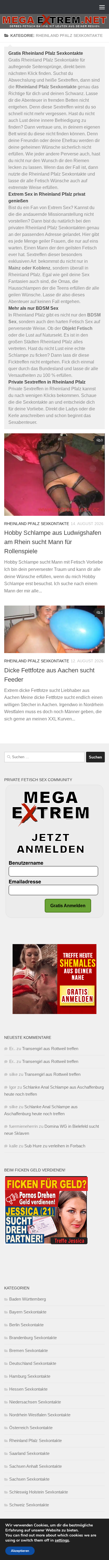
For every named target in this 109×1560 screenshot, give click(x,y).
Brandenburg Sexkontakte (33, 1337)
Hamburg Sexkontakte (29, 1376)
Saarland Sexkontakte (29, 1453)
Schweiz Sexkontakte (29, 1504)
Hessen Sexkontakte (28, 1389)
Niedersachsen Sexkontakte (35, 1402)
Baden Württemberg (27, 1299)
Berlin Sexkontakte (26, 1324)
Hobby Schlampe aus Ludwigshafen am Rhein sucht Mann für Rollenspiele (52, 542)
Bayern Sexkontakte (27, 1312)
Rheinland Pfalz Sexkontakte (36, 523)
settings (62, 1540)
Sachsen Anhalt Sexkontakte (35, 1466)
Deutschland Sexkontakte (32, 1363)
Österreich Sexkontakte (31, 1427)
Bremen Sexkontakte (28, 1350)
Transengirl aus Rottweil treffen (50, 1048)
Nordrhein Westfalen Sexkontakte (39, 1414)
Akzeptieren (20, 1551)
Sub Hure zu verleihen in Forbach (54, 1145)
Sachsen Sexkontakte (29, 1479)
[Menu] (102, 7)
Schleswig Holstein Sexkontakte (38, 1492)
